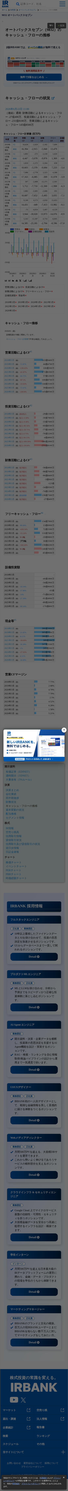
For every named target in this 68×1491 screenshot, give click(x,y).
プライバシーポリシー (30, 1484)
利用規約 (43, 1478)
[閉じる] (64, 730)
